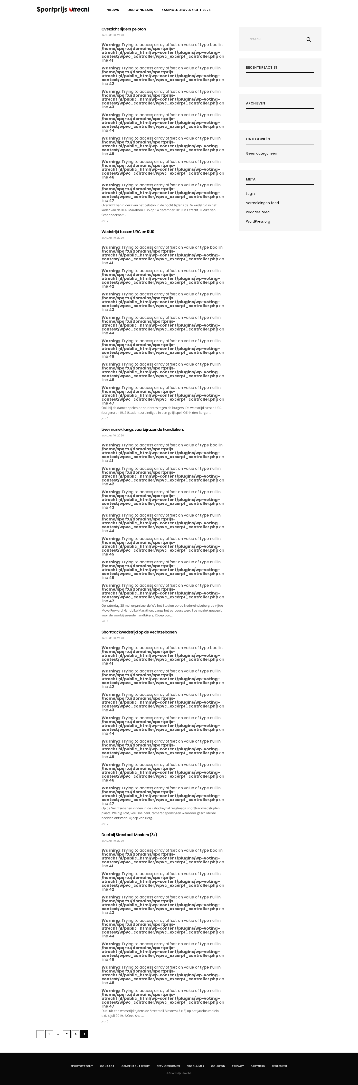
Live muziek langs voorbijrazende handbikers (143, 429)
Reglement (280, 1066)
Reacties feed (258, 212)
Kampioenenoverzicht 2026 (186, 10)
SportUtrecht (81, 1066)
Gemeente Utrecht (135, 1066)
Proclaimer (195, 1066)
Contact (107, 1066)
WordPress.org (258, 221)
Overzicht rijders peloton (124, 29)
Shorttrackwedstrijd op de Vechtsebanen (139, 632)
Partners (258, 1066)
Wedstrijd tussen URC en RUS (128, 232)
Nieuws (112, 10)
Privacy (238, 1066)
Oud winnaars (140, 10)
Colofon (218, 1066)
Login (250, 193)
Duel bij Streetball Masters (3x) (129, 835)
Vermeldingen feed (262, 202)
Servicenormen (168, 1066)
